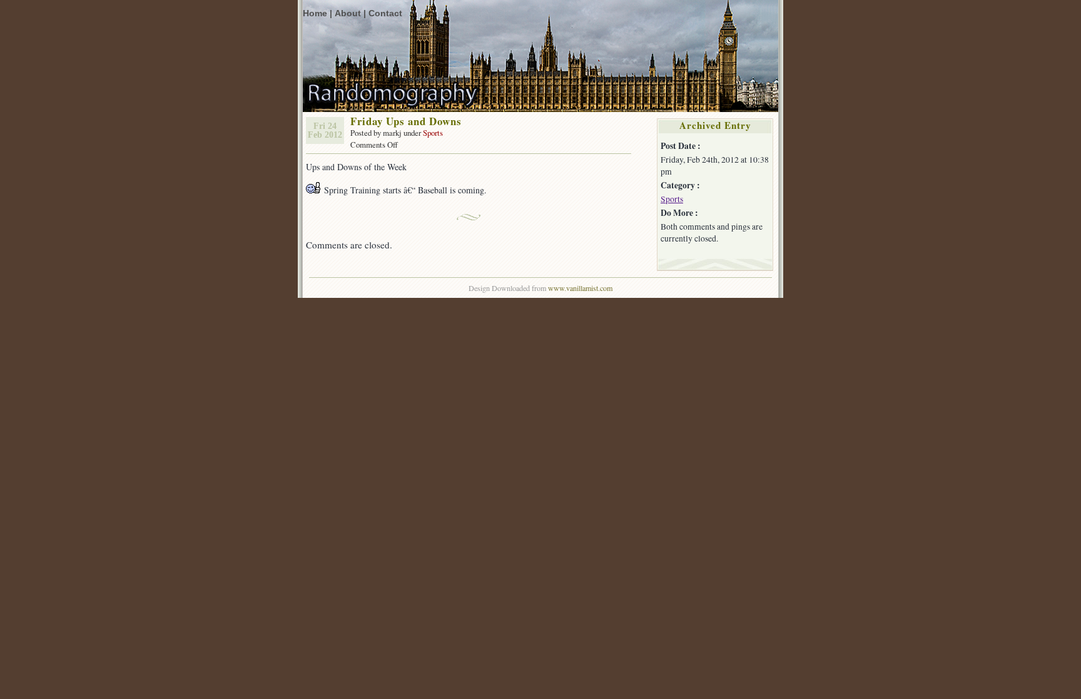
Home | (317, 13)
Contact (385, 13)
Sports (433, 132)
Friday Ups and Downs (406, 121)
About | (350, 13)
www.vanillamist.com (580, 288)
